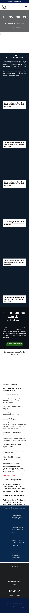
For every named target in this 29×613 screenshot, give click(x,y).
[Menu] (26, 6)
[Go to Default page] (14, 591)
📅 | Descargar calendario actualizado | (14, 344)
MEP (23, 607)
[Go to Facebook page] (10, 591)
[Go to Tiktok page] (18, 591)
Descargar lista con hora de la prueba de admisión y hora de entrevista (14, 104)
